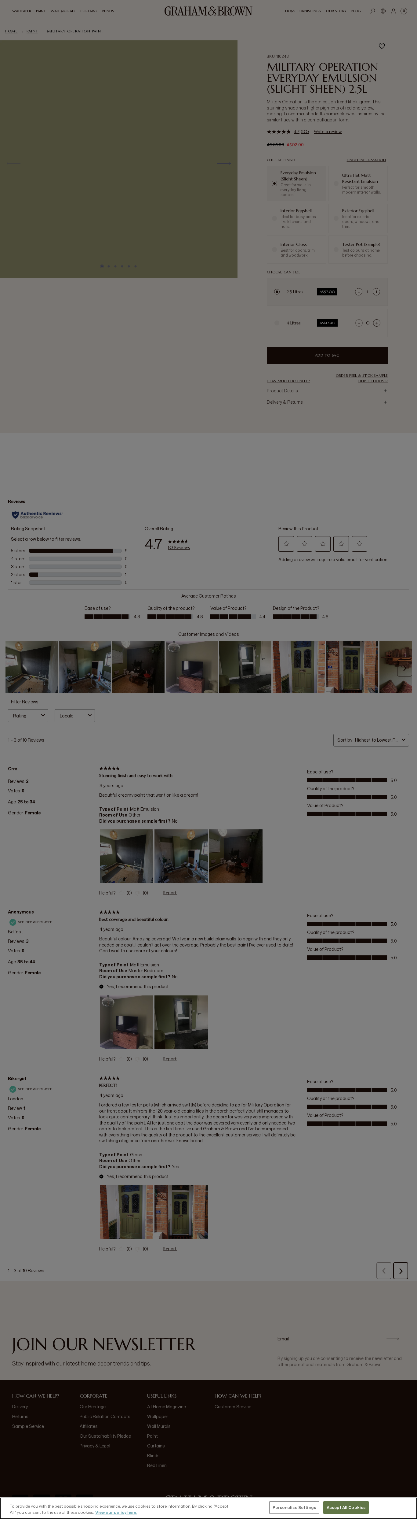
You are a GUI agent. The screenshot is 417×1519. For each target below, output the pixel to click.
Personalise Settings (294, 1507)
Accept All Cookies (346, 1507)
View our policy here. (116, 1512)
